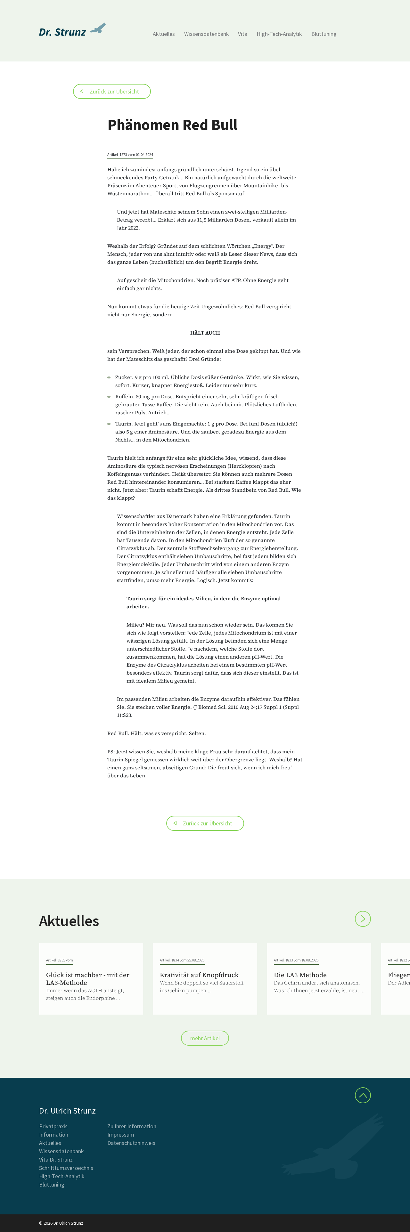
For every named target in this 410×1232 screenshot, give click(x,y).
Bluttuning (324, 33)
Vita (242, 33)
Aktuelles (164, 33)
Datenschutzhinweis (131, 1143)
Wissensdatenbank (206, 33)
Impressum (120, 1134)
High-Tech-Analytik (279, 33)
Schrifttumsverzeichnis (66, 1167)
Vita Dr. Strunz (56, 1159)
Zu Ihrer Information (131, 1126)
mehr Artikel (205, 1038)
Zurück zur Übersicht (114, 91)
